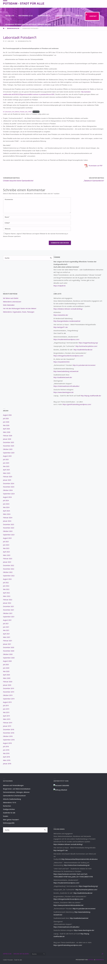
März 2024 (6, 514)
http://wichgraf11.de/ (61, 327)
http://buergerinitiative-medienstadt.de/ (67, 321)
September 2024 (8, 494)
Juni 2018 (6, 750)
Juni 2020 (6, 668)
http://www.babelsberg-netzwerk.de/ (66, 371)
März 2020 (6, 678)
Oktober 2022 (7, 572)
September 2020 (8, 658)
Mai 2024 (6, 507)
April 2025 (6, 470)
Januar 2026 (7, 439)
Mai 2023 (6, 548)
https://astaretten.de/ (61, 315)
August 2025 (7, 456)
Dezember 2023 (8, 524)
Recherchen (7, 806)
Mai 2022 (6, 589)
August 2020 (7, 661)
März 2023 (6, 555)
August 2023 (7, 538)
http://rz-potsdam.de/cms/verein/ (84, 365)
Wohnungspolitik (13, 28)
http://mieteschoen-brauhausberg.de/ (77, 865)
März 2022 (6, 596)
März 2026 (6, 432)
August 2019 (7, 702)
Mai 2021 (6, 630)
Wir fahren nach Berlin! (10, 298)
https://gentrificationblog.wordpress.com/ (77, 404)
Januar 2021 (7, 644)
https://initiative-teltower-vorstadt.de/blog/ (68, 309)
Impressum (7, 954)
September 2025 (8, 453)
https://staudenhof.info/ (62, 362)
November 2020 (8, 651)
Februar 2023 (7, 559)
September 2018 (8, 740)
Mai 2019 (6, 712)
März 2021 (6, 637)
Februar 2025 (7, 477)
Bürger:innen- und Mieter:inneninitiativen (16, 789)
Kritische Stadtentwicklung (12, 799)
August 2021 (7, 620)
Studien (5, 816)
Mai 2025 (6, 466)
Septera (91, 959)
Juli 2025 (6, 459)
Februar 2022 (7, 600)
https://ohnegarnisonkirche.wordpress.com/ (68, 356)
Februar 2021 (7, 641)
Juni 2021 (6, 627)
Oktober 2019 (7, 695)
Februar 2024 (7, 518)
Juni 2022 (6, 586)
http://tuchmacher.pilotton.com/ (86, 346)
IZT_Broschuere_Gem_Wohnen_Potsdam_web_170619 (17, 111)
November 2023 (8, 528)
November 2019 (8, 692)
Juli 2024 (6, 500)
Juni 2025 (6, 463)
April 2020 (6, 675)
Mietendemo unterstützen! (12, 302)
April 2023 (6, 552)
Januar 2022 (7, 603)
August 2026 (7, 415)
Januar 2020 (7, 685)
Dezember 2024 (8, 483)
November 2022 (8, 569)
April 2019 (6, 716)
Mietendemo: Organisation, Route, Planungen (18, 312)
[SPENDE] (102, 4)
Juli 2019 (6, 705)
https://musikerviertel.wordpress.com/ (66, 339)
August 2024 (7, 497)
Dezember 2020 (8, 647)
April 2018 (6, 757)
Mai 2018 (6, 753)
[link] (55, 24)
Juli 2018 (6, 746)
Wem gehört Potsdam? (11, 820)
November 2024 (8, 487)
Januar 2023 (7, 562)
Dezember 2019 (8, 688)
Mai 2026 (6, 425)
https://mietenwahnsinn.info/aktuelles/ (66, 386)
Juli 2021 (6, 624)
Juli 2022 (6, 583)
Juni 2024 (6, 504)
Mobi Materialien (9, 305)
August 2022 (7, 579)
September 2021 (8, 617)
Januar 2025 (7, 480)
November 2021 (8, 610)
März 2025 (6, 473)
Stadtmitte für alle (9, 813)
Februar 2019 (7, 723)
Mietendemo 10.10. (9, 802)
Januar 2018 (7, 764)
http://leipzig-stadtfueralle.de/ (91, 396)
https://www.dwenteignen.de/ (64, 392)
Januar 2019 (7, 726)
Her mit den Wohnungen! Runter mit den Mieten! (19, 308)
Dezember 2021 (8, 606)
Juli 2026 (6, 418)
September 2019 (8, 699)
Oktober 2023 (7, 531)
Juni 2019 (6, 709)
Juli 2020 (6, 665)
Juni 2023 (6, 545)
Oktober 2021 (7, 613)
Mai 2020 (6, 671)
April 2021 (6, 634)
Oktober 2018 (7, 736)
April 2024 (6, 511)
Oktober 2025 (7, 449)
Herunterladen (36, 111)
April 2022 (6, 593)
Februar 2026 (7, 436)
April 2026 (6, 429)
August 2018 (7, 743)
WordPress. (100, 959)
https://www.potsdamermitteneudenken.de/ (68, 905)
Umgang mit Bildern (21, 954)
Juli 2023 (6, 542)
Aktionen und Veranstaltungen (13, 785)
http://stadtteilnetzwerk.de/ (63, 377)
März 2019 (6, 719)
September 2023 (8, 535)
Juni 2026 (6, 422)
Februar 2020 (7, 682)
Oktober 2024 (7, 490)
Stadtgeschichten (9, 809)
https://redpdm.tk (60, 286)
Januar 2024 (7, 521)
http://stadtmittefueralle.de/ (83, 350)
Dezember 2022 (8, 565)
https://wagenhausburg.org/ (88, 343)
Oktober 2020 (7, 654)
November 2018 (8, 733)
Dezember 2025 (8, 442)
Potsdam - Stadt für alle (23, 3)
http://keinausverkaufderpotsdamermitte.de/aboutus (80, 859)
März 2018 (6, 760)
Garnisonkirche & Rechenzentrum (14, 796)
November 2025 (8, 446)
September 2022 (8, 576)
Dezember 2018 (8, 729)
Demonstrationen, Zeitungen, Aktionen (16, 792)
